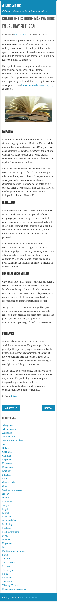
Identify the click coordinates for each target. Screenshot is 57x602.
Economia (7, 463)
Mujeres (6, 539)
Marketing (7, 524)
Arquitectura (8, 436)
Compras (6, 455)
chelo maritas (20, 34)
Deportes (6, 459)
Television (7, 581)
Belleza (6, 448)
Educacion (7, 467)
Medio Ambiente (10, 531)
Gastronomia (8, 482)
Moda (5, 535)
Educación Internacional (14, 589)
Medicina (7, 528)
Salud (5, 554)
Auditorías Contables (12, 440)
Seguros (6, 558)
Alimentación (9, 428)
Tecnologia (7, 570)
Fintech (6, 573)
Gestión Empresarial (12, 489)
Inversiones (7, 501)
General (6, 486)
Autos (5, 444)
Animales (7, 432)
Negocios (7, 543)
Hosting (6, 497)
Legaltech (7, 577)
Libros (14, 395)
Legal (5, 509)
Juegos (5, 505)
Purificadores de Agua (13, 550)
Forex (5, 478)
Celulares (7, 451)
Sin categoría (8, 562)
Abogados (7, 425)
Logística (6, 516)
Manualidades (9, 520)
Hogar (5, 493)
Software (6, 566)
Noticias (6, 547)
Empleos (6, 470)
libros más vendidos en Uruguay (37, 85)
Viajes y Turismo (10, 585)
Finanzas (6, 474)
